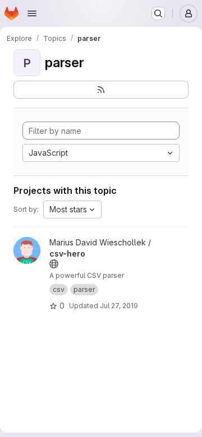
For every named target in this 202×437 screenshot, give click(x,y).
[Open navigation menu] (32, 13)
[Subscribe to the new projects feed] (101, 90)
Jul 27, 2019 (119, 305)
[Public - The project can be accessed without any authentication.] (53, 263)
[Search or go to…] (158, 13)
